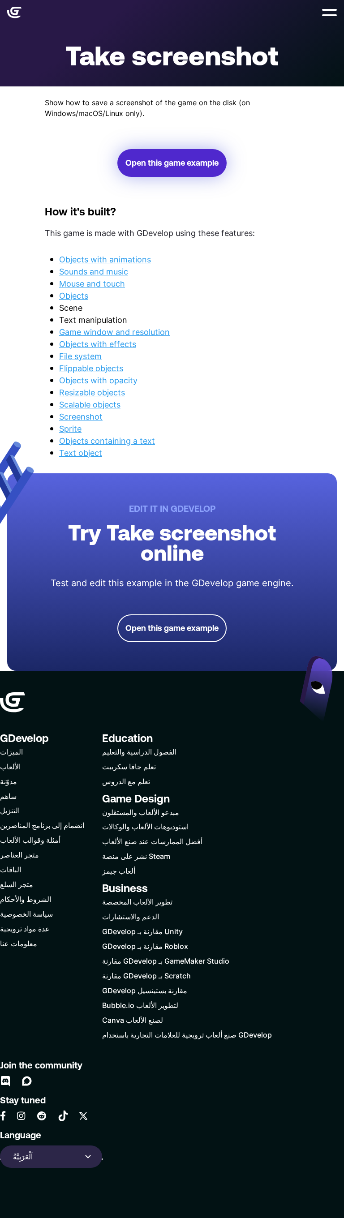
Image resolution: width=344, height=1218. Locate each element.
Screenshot (81, 416)
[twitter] (83, 1116)
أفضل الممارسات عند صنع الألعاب (152, 841)
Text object (80, 453)
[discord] (5, 1081)
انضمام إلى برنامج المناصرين (42, 825)
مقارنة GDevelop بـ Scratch (146, 975)
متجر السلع (16, 884)
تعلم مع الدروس (126, 781)
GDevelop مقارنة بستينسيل (144, 990)
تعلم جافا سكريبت (129, 766)
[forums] (27, 1081)
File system (80, 356)
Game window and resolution (114, 332)
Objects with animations (105, 259)
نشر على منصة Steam (136, 856)
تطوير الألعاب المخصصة (137, 901)
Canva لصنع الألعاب (132, 1020)
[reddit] (41, 1116)
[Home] (14, 12)
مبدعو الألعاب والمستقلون (140, 812)
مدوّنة (8, 781)
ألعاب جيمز (118, 871)
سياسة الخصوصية (26, 914)
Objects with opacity (98, 380)
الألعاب (10, 766)
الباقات (10, 869)
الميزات (11, 751)
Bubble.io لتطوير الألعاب (140, 1005)
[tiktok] (63, 1116)
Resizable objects (92, 392)
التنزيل (10, 810)
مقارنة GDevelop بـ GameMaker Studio (165, 961)
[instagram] (21, 1115)
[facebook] (3, 1116)
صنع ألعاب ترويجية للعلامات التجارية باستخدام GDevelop (187, 1034)
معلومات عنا (18, 943)
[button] (329, 12)
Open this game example (172, 162)
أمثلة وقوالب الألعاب (30, 840)
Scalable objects (89, 404)
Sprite (70, 428)
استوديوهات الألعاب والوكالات (145, 826)
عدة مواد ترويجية (25, 928)
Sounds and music (93, 271)
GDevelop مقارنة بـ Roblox (145, 946)
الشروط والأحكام (25, 899)
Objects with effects (97, 344)
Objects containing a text (107, 440)
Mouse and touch (92, 283)
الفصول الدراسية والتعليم (139, 751)
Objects (73, 295)
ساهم (8, 796)
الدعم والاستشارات (130, 916)
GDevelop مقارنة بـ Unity (142, 931)
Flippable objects (91, 368)
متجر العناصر (19, 854)
